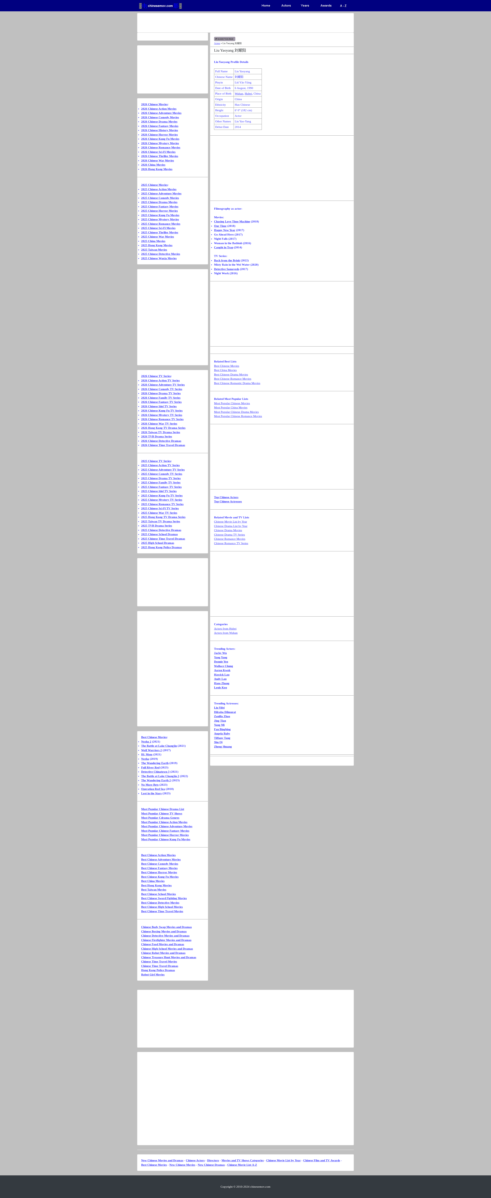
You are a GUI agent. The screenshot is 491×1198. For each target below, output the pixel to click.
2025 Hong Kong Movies (156, 245)
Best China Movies (225, 370)
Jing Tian (220, 720)
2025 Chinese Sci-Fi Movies (158, 228)
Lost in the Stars (151, 793)
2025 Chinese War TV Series (159, 512)
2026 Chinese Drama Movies (159, 121)
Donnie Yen (221, 661)
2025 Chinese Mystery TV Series (161, 499)
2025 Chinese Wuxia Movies (159, 258)
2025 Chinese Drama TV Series (161, 478)
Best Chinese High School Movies (162, 906)
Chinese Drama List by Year (230, 526)
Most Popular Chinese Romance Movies (238, 416)
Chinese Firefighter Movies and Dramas (166, 940)
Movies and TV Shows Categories (243, 1160)
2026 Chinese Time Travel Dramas (163, 445)
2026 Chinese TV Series (156, 376)
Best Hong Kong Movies (156, 885)
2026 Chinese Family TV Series (160, 397)
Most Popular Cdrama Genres (160, 817)
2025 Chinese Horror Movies (159, 210)
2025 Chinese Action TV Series (160, 465)
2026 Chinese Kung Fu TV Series (162, 410)
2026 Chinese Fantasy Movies (159, 126)
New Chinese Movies (182, 1164)
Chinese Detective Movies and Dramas (165, 935)
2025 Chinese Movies (154, 184)
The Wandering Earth (155, 763)
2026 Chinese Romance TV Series (162, 419)
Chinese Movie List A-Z (242, 1164)
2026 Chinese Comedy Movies (160, 117)
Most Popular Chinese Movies (232, 403)
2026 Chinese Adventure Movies (161, 112)
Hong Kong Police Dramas (158, 970)
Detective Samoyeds (226, 269)
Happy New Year (224, 230)
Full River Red (150, 767)
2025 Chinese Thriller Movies (159, 232)
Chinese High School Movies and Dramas (167, 948)
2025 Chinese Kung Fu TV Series (162, 495)
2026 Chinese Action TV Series (160, 380)
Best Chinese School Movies (158, 894)
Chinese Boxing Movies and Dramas (164, 931)
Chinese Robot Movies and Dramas (163, 952)
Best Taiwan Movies (153, 889)
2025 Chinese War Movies (157, 236)
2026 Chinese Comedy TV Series (161, 389)
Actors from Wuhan (226, 632)
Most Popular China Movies (230, 407)
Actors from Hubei (225, 628)
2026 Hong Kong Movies (156, 169)
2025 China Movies (153, 241)
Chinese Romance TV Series (231, 543)
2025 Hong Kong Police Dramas (161, 547)
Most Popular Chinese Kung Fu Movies (165, 839)
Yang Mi (219, 724)
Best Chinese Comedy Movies (159, 863)
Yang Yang (220, 657)
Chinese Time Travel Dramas (159, 965)
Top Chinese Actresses (228, 501)
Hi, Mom (146, 754)
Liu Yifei (219, 707)
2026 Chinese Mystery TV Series (161, 415)
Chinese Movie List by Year (230, 521)
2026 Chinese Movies (154, 104)
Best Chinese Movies (226, 365)
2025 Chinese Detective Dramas (161, 530)
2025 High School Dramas (157, 542)
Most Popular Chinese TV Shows (161, 813)
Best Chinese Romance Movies (232, 378)
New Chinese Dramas (211, 1164)
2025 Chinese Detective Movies (160, 253)
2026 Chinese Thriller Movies (159, 156)
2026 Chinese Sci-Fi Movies (158, 151)
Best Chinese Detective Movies (160, 902)
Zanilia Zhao (222, 716)
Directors (213, 1160)
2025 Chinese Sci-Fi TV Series (160, 508)
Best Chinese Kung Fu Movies (160, 876)
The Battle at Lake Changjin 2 (160, 776)
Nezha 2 (146, 741)
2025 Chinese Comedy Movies (160, 197)
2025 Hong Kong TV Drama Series (163, 517)
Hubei (248, 93)
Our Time (220, 225)
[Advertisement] (230, 22)
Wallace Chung (223, 666)
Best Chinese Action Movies (158, 855)
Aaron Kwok (222, 670)
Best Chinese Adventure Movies (161, 859)
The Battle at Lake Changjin (159, 745)
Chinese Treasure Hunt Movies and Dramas (168, 957)
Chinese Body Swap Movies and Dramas (166, 927)
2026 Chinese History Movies (159, 130)
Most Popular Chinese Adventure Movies (166, 826)
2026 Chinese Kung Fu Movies (160, 138)
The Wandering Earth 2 (156, 780)
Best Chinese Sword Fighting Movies (164, 898)
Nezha (145, 758)
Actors (217, 43)
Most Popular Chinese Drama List (162, 809)
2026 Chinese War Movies (157, 160)
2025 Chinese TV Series (156, 461)
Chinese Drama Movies (228, 530)
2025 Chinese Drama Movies (159, 202)
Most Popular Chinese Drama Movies (236, 411)
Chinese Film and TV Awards (321, 1160)
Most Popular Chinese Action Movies (164, 822)
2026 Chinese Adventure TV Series (163, 384)
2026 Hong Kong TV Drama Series (163, 427)
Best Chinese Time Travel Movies (162, 911)
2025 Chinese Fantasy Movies (159, 206)
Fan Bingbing (222, 729)
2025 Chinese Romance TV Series (162, 504)
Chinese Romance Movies (229, 538)
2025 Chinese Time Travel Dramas (163, 538)
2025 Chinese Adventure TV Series (163, 469)
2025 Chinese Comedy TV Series (161, 473)
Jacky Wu (220, 653)
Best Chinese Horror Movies (159, 872)
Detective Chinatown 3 (155, 771)
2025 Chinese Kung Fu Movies (160, 215)
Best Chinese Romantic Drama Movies (237, 383)
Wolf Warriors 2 (151, 750)
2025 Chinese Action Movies (158, 189)
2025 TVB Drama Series (156, 525)
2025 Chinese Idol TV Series (159, 491)
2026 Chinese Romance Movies (160, 147)
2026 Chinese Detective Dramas (161, 440)
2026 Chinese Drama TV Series (161, 393)
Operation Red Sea (153, 788)
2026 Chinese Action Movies (158, 108)
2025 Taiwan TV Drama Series (160, 521)
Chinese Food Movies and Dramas (162, 944)
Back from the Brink (227, 260)
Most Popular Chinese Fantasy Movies (165, 830)
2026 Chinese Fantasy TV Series (161, 401)
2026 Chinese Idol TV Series (159, 406)
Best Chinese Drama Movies (231, 374)
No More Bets (150, 784)
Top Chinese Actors (226, 497)
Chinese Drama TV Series (229, 534)
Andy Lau (220, 678)
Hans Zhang (221, 683)
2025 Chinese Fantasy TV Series (161, 486)
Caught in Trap (223, 247)
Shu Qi (218, 742)
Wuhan (239, 93)
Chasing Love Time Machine (232, 221)
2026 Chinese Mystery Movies (160, 143)
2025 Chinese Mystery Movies (160, 219)
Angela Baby (222, 733)
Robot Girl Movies (153, 974)
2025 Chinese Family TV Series (160, 482)
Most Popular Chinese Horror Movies (165, 835)
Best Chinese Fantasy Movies (159, 868)
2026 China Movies (153, 164)
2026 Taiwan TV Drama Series (160, 432)
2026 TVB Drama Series (156, 436)
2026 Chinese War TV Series (159, 423)
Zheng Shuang (223, 746)
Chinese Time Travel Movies (159, 961)
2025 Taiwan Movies (154, 249)
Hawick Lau (221, 674)
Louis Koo (220, 687)
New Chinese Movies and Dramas (162, 1160)
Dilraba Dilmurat (225, 712)
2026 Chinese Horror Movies (159, 134)
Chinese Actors (195, 1160)
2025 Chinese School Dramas (159, 534)
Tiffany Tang (222, 737)
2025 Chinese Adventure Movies (161, 193)
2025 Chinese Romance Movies (160, 223)
